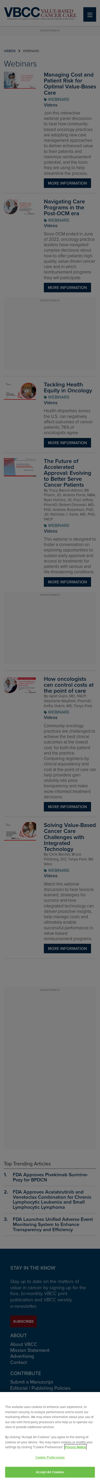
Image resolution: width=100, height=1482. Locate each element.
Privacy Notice (75, 1447)
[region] (50, 1437)
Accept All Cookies (50, 1472)
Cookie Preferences (50, 1457)
